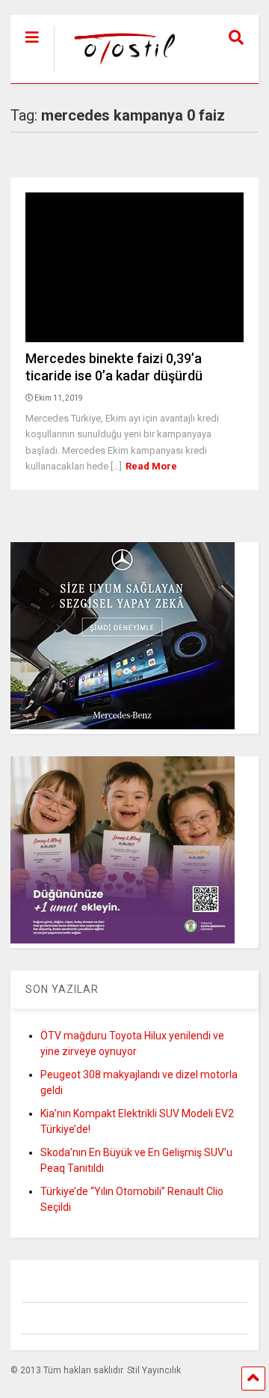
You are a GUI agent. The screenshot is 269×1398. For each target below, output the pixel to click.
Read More (151, 466)
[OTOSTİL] (118, 72)
